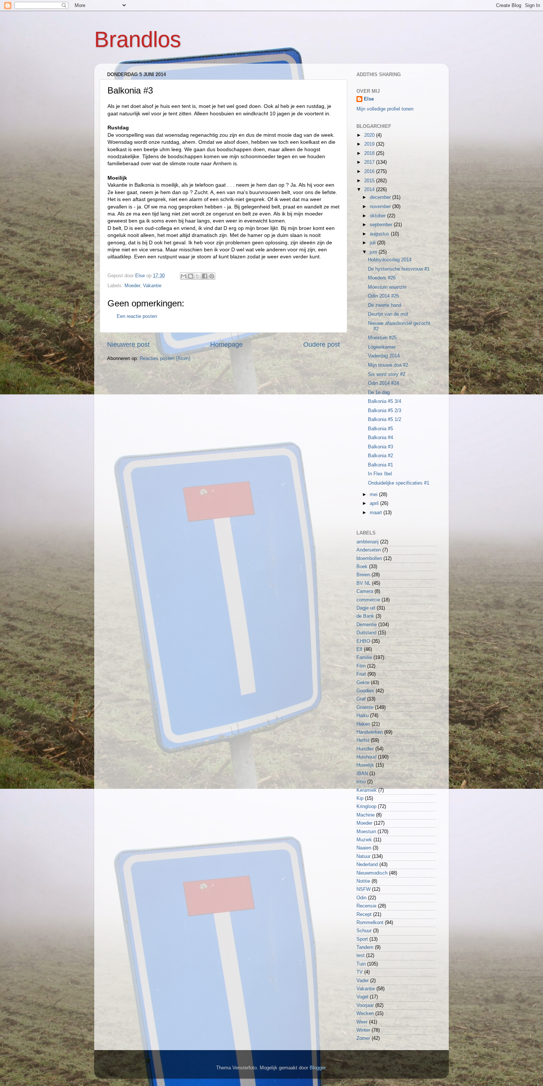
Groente (364, 707)
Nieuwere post (128, 344)
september (382, 224)
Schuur (364, 930)
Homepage (226, 344)
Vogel (362, 997)
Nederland (367, 864)
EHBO (363, 641)
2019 (370, 144)
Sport (362, 939)
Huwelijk (365, 765)
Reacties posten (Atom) (165, 358)
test (360, 955)
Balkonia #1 (380, 465)
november (381, 206)
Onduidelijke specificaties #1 (398, 483)
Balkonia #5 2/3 (384, 410)
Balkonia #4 (380, 437)
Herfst (362, 740)
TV (359, 972)
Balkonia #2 (380, 455)
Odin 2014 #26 (383, 296)
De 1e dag (379, 392)
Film (361, 666)
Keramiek (366, 790)
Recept (364, 914)
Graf (361, 699)
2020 (370, 135)
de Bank (365, 616)
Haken (363, 724)
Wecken (365, 1013)
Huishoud (366, 757)
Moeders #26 (382, 278)
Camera (364, 591)
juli (373, 242)
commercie (368, 600)
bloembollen (369, 558)
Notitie (363, 881)
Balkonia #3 (380, 446)
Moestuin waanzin (387, 287)
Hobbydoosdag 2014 (389, 259)
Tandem (364, 947)
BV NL (363, 583)
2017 (370, 162)
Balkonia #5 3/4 (384, 401)
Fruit (361, 674)
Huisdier (365, 748)
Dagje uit (365, 608)
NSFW (363, 889)
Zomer (363, 1038)
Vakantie (152, 285)
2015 (370, 180)
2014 (370, 189)
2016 (370, 171)
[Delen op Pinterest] (211, 276)
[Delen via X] (197, 276)
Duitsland (366, 632)
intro (361, 781)
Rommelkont (369, 922)
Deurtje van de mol (388, 314)
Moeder (132, 285)
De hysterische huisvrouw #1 (399, 269)
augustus (380, 234)
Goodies (365, 690)
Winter (363, 1030)
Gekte (362, 682)
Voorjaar (365, 1005)
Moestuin (366, 831)
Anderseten (368, 550)
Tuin (361, 964)
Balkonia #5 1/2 (384, 419)
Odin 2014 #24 (383, 383)
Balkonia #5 (380, 428)
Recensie (366, 906)
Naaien (363, 848)
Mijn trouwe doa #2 (388, 365)
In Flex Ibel (380, 473)
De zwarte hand (384, 305)
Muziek (364, 839)
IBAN (362, 773)
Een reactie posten (137, 316)
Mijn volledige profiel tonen (384, 109)
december (381, 197)
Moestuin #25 (382, 337)
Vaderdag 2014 (384, 356)
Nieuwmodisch (371, 873)
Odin (361, 897)
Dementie (366, 624)
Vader (362, 980)
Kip (359, 798)
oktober (378, 215)
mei (374, 494)
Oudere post (321, 344)
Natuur (363, 856)
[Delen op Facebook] (204, 276)
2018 (370, 153)
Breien (363, 574)
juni (374, 252)
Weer (362, 1022)
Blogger (317, 1067)
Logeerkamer (382, 347)
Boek (362, 566)
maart (376, 512)
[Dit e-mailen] (183, 276)
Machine (365, 815)
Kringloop (366, 806)
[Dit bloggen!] (190, 276)
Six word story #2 (386, 374)
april (375, 503)
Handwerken (369, 732)
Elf (359, 649)
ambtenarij (367, 541)
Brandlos (137, 39)
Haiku (362, 715)
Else (369, 99)
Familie (364, 657)
